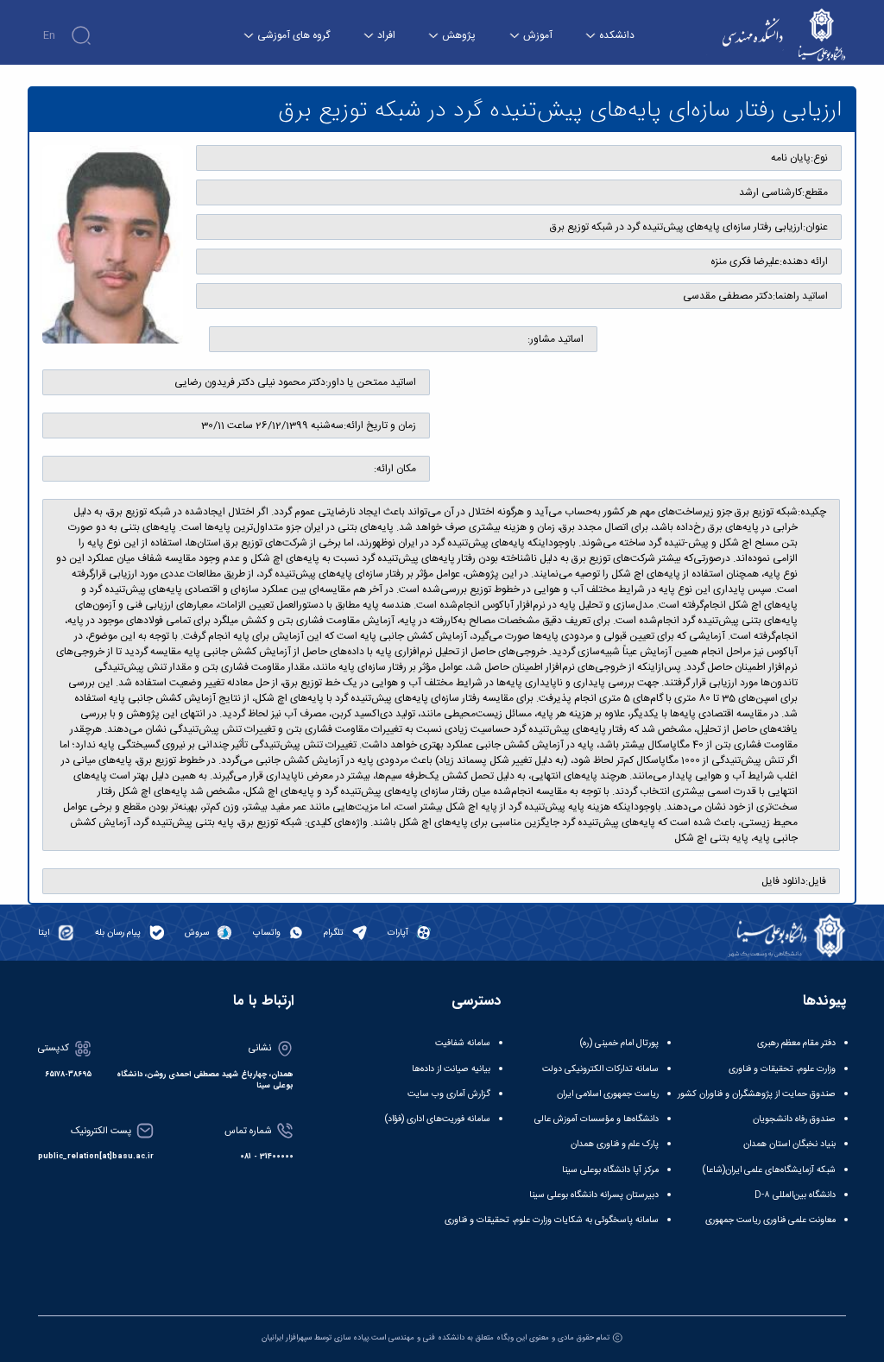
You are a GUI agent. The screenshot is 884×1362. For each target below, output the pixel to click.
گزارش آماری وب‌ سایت (448, 1094)
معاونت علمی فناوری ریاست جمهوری (770, 1220)
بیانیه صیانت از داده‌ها (451, 1069)
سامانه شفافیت (462, 1043)
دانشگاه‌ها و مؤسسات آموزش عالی (596, 1119)
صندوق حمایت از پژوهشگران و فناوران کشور (757, 1094)
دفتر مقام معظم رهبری (796, 1043)
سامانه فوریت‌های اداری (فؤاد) (437, 1119)
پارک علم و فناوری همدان (615, 1144)
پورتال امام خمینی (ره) (619, 1043)
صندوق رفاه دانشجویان (794, 1119)
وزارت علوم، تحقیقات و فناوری (782, 1069)
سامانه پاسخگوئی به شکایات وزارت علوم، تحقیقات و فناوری (552, 1220)
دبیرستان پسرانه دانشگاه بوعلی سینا (594, 1195)
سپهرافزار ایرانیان (287, 1338)
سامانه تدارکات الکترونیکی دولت (600, 1069)
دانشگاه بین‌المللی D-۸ (795, 1195)
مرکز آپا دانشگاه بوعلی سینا (610, 1170)
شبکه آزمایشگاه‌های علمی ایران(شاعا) (769, 1170)
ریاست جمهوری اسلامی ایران (608, 1094)
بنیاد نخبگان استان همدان (789, 1144)
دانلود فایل (783, 881)
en (49, 35)
